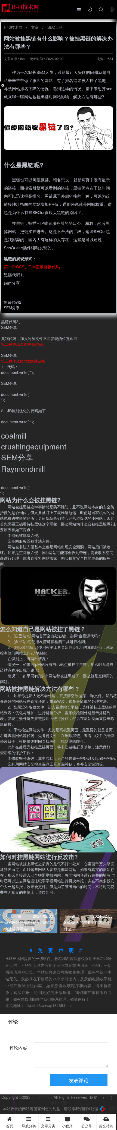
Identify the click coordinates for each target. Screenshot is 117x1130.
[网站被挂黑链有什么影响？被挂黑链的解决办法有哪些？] (58, 127)
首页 (9, 1125)
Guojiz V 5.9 (43, 1097)
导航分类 (29, 1125)
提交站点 (106, 1125)
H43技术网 (13, 27)
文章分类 (48, 1125)
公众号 (86, 1125)
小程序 (67, 1125)
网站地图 (58, 1103)
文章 (35, 27)
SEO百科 (55, 27)
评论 (13, 1021)
